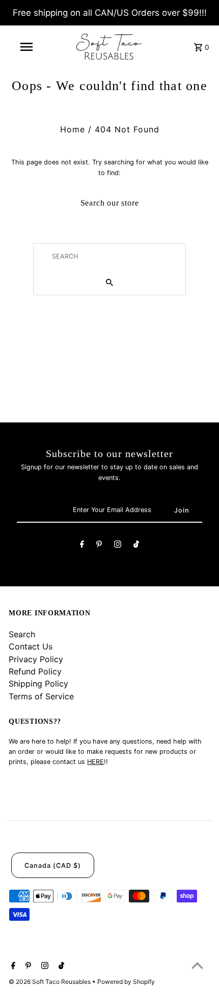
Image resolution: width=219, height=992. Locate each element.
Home (72, 129)
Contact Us (30, 646)
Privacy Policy (36, 659)
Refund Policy (35, 671)
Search (22, 634)
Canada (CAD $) (52, 865)
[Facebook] (82, 546)
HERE (95, 762)
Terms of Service (41, 696)
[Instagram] (117, 546)
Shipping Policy (38, 683)
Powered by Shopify (126, 981)
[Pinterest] (99, 546)
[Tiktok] (136, 546)
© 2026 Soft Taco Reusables (50, 981)
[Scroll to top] (197, 965)
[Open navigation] (28, 47)
